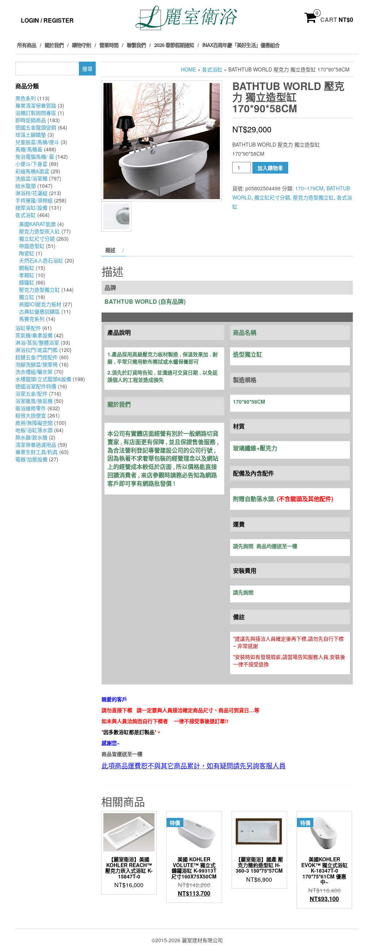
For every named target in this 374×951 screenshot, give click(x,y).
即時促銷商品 (30, 120)
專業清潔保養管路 (35, 105)
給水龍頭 (25, 185)
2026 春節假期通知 (174, 44)
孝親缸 (26, 275)
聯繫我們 (136, 44)
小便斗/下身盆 (31, 163)
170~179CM (309, 188)
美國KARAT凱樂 (37, 224)
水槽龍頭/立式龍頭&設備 (43, 379)
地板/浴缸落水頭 (34, 430)
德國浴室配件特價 (35, 386)
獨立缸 (26, 296)
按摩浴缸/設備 (31, 207)
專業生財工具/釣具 (36, 451)
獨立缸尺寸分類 (37, 238)
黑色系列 (25, 98)
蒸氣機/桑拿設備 (34, 335)
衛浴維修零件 (30, 408)
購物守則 (81, 44)
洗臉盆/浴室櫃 (31, 178)
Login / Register (47, 20)
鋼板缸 (26, 267)
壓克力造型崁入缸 (39, 231)
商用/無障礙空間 (34, 422)
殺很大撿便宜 (30, 415)
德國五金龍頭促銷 (35, 127)
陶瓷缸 (26, 253)
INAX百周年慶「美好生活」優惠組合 (240, 44)
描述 (110, 249)
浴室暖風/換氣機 (34, 400)
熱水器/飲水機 (31, 437)
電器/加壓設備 (31, 459)
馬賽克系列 (32, 318)
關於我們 (54, 44)
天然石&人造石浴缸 (41, 260)
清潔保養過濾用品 (35, 444)
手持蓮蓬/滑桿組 (34, 200)
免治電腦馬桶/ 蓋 (34, 156)
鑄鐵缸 (26, 282)
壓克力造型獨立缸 (39, 289)
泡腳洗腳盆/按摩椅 (36, 364)
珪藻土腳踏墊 (30, 134)
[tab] (113, 249)
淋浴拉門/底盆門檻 (36, 349)
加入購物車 (270, 167)
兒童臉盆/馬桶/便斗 (37, 141)
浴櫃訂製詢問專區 (35, 112)
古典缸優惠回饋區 (39, 311)
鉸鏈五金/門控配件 (36, 357)
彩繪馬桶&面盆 (32, 171)
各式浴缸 (25, 214)
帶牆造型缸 (32, 245)
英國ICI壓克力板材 (40, 304)
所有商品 (26, 44)
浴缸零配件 (28, 327)
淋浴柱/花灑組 (31, 193)
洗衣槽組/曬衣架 (34, 371)
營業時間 (108, 44)
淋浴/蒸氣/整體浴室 (37, 342)
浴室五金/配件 (31, 393)
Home (188, 69)
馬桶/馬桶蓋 (28, 149)
